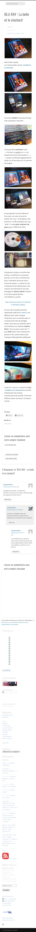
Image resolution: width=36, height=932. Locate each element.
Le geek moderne (7, 728)
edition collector (7, 738)
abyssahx (5, 734)
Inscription (6, 890)
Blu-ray (14, 33)
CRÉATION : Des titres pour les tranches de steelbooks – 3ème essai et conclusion (9, 817)
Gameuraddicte (7, 730)
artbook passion (7, 736)
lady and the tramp (11, 458)
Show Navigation (29, 17)
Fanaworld (7, 485)
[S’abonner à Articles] (5, 859)
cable (4, 763)
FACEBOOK (6, 670)
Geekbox (5, 724)
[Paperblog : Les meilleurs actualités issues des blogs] (7, 913)
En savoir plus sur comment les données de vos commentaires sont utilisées (17, 622)
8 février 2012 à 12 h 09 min (15, 510)
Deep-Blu (5, 732)
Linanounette (6, 726)
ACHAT (9, 33)
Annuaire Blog (6, 903)
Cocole (4, 721)
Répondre (8, 499)
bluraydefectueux (7, 715)
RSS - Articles (13, 859)
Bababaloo (5, 717)
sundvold (9, 27)
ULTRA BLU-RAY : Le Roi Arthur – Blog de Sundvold (9, 837)
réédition (24, 312)
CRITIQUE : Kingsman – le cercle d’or (9, 779)
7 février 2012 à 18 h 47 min (11, 487)
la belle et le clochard (13, 390)
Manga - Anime (20, 33)
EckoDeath (5, 743)
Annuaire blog (6, 905)
